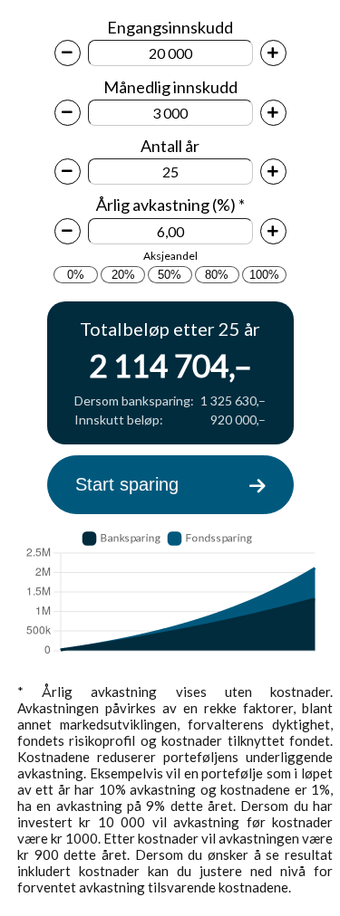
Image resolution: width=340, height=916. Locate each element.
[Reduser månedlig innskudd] (67, 113)
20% (123, 274)
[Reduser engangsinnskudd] (67, 53)
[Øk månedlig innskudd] (273, 113)
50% (169, 274)
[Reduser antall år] (67, 171)
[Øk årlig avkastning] (273, 231)
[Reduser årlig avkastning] (67, 231)
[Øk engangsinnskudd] (273, 53)
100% (264, 274)
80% (216, 274)
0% (75, 274)
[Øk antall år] (273, 171)
